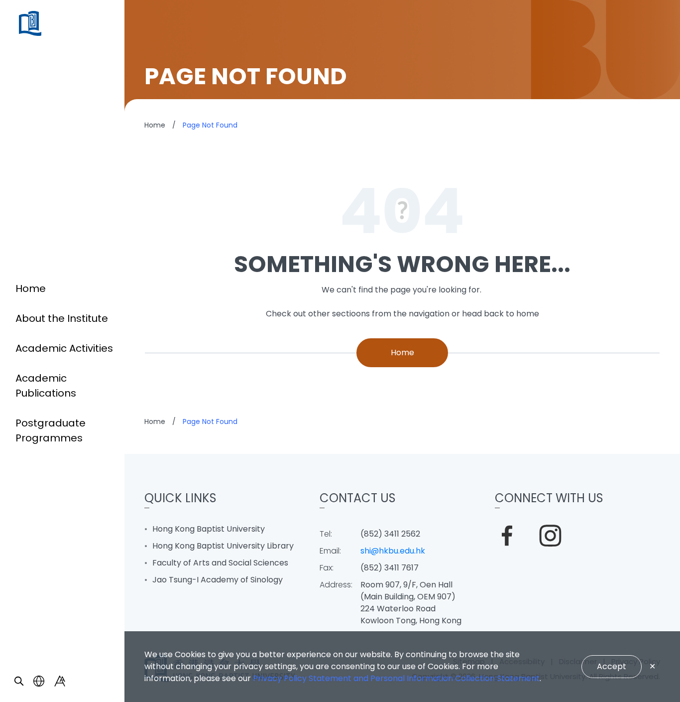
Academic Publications (45, 385)
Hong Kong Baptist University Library (223, 546)
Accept (611, 666)
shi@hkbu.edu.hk (392, 551)
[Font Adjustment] (60, 681)
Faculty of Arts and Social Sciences (220, 562)
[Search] (19, 681)
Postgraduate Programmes (50, 430)
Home (30, 288)
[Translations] (39, 681)
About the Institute (61, 318)
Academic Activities (64, 348)
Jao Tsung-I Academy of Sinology (217, 579)
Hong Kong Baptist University (208, 529)
